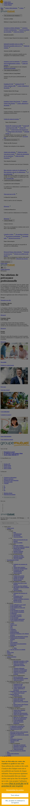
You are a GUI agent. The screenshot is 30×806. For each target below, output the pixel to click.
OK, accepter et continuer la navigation (15, 802)
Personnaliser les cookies (15, 790)
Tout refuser (15, 795)
